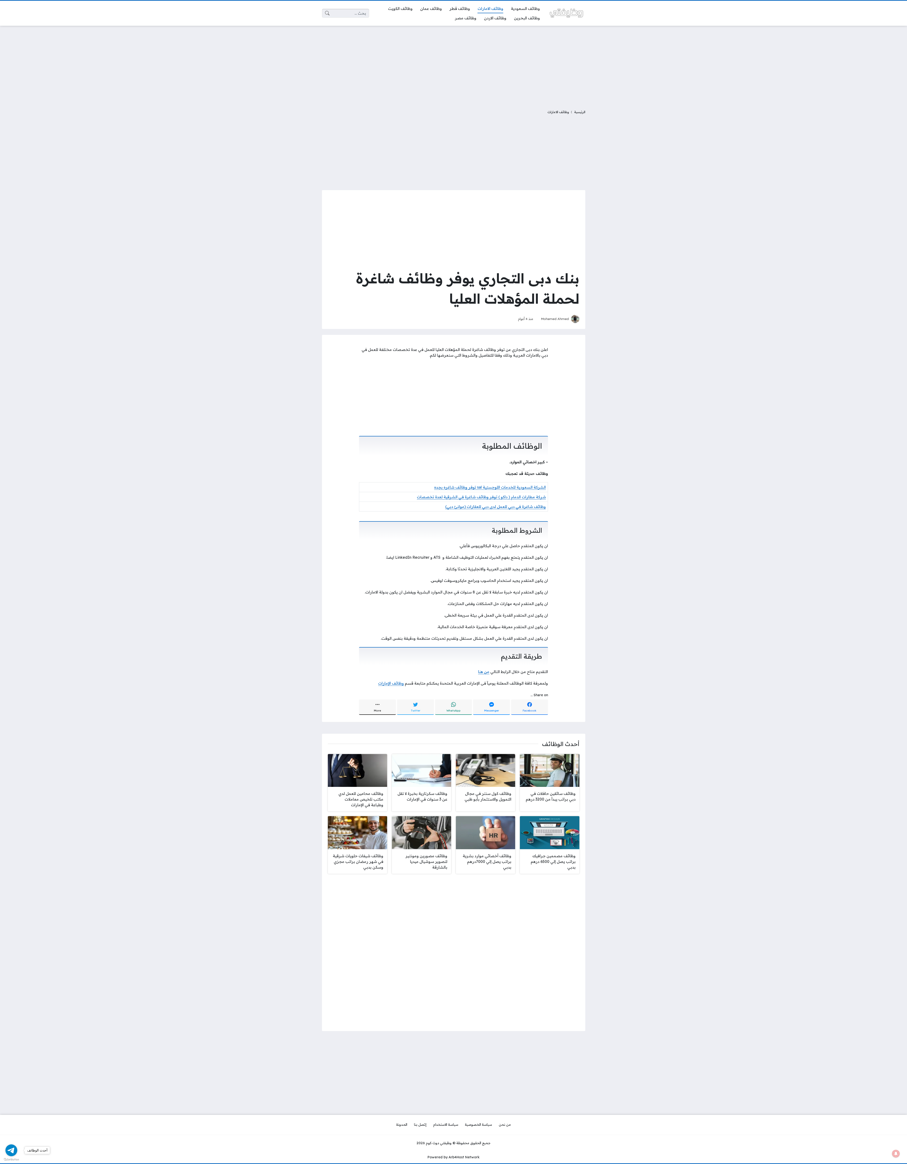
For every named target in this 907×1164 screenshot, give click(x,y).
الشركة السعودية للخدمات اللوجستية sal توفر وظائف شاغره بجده (490, 487)
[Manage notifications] (896, 1153)
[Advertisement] (453, 65)
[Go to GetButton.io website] (11, 1159)
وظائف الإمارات (391, 683)
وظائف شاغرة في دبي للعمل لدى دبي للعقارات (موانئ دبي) (495, 506)
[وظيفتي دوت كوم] (566, 13)
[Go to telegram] (11, 1150)
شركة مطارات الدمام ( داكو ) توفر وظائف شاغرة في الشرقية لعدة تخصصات (481, 497)
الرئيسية (579, 112)
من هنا (483, 671)
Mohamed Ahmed (555, 319)
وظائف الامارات (558, 112)
